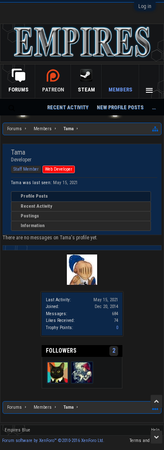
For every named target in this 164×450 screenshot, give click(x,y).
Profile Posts (34, 196)
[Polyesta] (57, 372)
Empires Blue (17, 430)
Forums (18, 89)
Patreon (53, 89)
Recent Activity (36, 206)
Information (33, 225)
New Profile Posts (120, 107)
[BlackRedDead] (82, 372)
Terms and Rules (146, 440)
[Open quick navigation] (155, 129)
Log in (144, 6)
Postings (30, 216)
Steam (86, 89)
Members (120, 89)
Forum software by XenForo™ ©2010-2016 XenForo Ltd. (53, 440)
